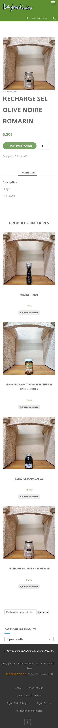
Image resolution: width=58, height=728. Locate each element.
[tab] (27, 173)
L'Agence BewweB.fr (40, 674)
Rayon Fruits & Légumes (19, 703)
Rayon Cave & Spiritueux (29, 695)
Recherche (43, 612)
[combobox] (28, 639)
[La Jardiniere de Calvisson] (17, 12)
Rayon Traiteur (35, 687)
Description (27, 172)
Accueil (18, 687)
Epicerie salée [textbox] (28, 639)
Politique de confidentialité (29, 710)
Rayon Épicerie (44, 703)
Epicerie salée (10, 91)
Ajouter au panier (29, 312)
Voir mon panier (20, 145)
